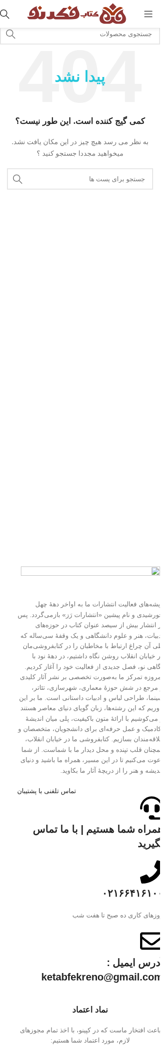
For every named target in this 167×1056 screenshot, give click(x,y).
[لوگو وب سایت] (77, 13)
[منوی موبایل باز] (148, 14)
